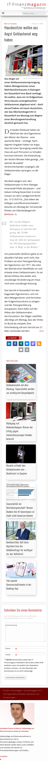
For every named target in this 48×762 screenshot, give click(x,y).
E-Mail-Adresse (11, 657)
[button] (9, 343)
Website (9, 214)
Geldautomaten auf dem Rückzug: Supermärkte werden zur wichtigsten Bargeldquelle (20, 389)
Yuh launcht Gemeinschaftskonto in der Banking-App (18, 584)
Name (11, 649)
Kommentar (11, 626)
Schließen (4, 756)
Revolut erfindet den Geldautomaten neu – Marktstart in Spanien (16, 469)
